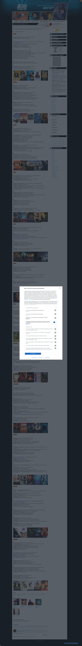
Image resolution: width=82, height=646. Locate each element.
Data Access (41, 357)
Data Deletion (34, 357)
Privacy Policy (47, 357)
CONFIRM (33, 353)
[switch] (54, 310)
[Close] (60, 288)
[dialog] (41, 323)
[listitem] (41, 307)
